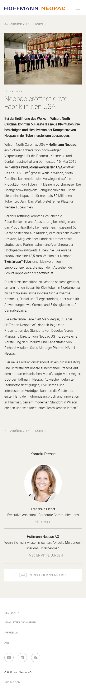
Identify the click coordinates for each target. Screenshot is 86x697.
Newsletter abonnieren (20, 622)
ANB (6, 642)
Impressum (11, 632)
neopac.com (12, 682)
